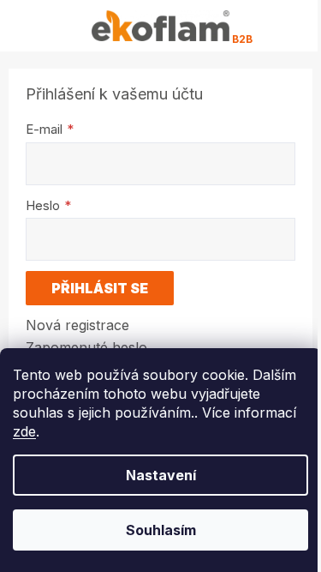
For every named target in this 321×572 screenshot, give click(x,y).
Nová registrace (77, 325)
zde (24, 431)
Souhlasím (161, 530)
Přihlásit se (99, 288)
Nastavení (161, 475)
